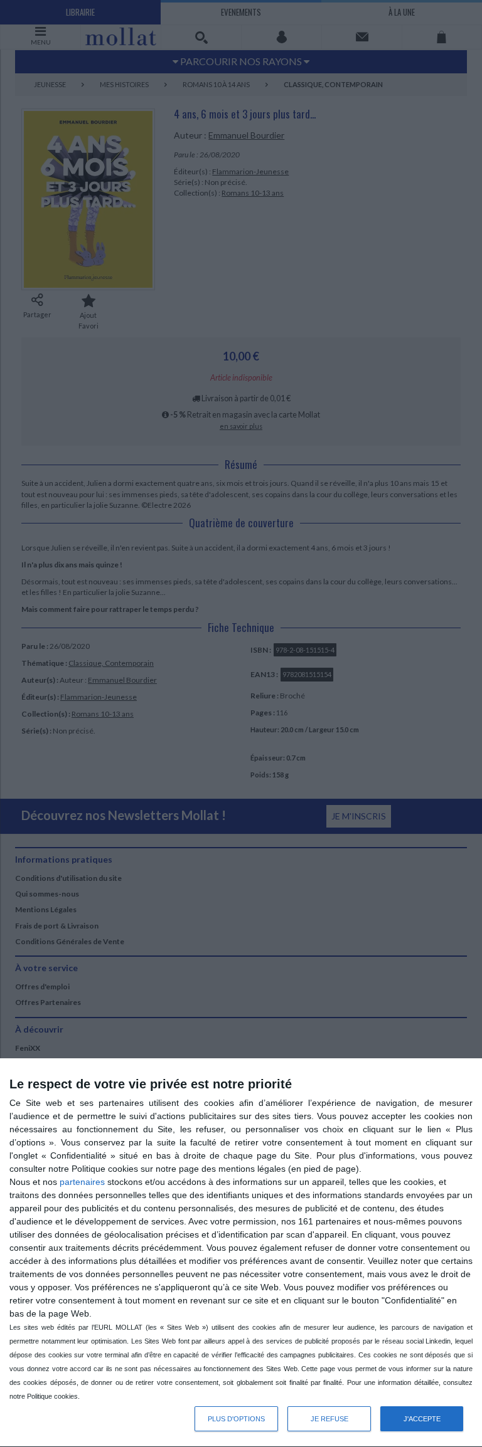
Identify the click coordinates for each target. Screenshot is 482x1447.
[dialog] (241, 1253)
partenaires (82, 1181)
